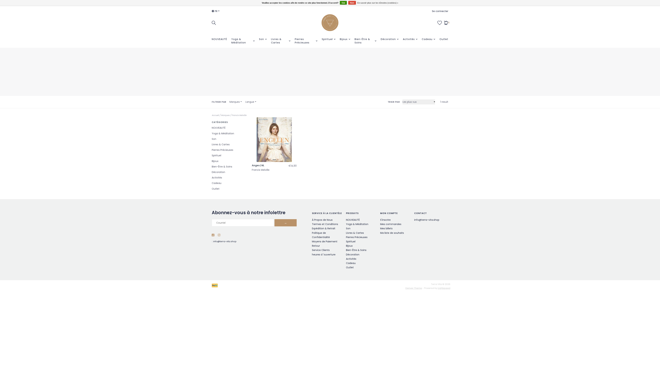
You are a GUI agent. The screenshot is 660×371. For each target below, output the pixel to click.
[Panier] (446, 22)
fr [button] (215, 11)
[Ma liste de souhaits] (439, 22)
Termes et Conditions (325, 224)
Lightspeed (444, 288)
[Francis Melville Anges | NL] (274, 139)
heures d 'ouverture (324, 254)
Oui (343, 3)
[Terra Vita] (330, 22)
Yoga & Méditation (238, 40)
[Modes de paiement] (215, 286)
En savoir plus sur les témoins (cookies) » (377, 3)
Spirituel (327, 39)
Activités (409, 39)
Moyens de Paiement (324, 241)
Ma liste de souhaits (392, 233)
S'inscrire (385, 220)
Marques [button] (234, 102)
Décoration (388, 39)
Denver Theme (413, 288)
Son (261, 39)
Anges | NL (258, 165)
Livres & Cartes (276, 40)
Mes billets (386, 228)
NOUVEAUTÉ (219, 39)
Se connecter (440, 11)
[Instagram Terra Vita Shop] (219, 235)
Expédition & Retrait (323, 228)
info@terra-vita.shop (224, 241)
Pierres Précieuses (302, 40)
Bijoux (344, 39)
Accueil (215, 115)
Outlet (443, 39)
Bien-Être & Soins (362, 40)
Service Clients (321, 250)
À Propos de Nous (322, 220)
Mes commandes (390, 224)
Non (352, 3)
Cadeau (427, 39)
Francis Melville (239, 115)
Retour (316, 246)
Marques (225, 115)
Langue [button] (249, 102)
